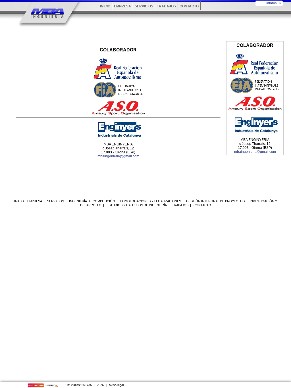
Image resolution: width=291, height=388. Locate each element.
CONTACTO (189, 6)
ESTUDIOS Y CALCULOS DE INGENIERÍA (137, 205)
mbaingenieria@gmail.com (118, 156)
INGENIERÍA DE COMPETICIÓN (92, 201)
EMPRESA (122, 6)
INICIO (105, 6)
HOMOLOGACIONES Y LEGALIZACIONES (150, 201)
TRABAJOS (166, 6)
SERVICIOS (144, 6)
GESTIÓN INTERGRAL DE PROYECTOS (215, 201)
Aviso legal (116, 385)
